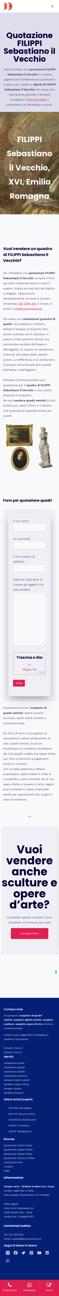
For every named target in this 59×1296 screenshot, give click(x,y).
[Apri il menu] (52, 6)
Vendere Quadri (13, 1088)
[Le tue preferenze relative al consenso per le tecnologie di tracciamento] (56, 972)
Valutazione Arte (13, 1162)
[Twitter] (23, 1253)
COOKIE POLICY (13, 1052)
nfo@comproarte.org (28, 308)
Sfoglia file (29, 669)
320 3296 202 (27, 303)
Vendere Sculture (14, 1092)
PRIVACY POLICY (13, 1048)
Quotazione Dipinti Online (18, 1153)
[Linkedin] (47, 1253)
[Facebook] (16, 1253)
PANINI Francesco (18, 1125)
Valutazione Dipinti (14, 1071)
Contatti (8, 1166)
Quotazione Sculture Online (19, 1158)
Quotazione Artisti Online (18, 1145)
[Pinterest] (31, 1253)
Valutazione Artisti (14, 1063)
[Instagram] (8, 1253)
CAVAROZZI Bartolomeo (22, 1119)
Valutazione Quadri (14, 1067)
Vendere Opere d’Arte (16, 1084)
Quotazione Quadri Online (18, 1149)
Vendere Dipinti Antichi (16, 1080)
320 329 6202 (16, 1234)
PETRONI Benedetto (20, 1108)
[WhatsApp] (8, 1261)
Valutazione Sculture (15, 1075)
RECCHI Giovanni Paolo (21, 1114)
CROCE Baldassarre (19, 1131)
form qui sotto (36, 99)
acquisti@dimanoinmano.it (26, 1238)
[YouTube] (39, 1253)
